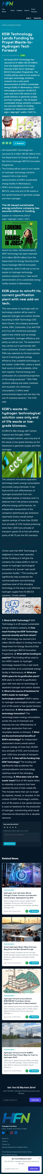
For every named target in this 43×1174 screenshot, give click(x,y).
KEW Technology (27, 550)
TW (7, 143)
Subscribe (37, 18)
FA (3, 143)
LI (10, 143)
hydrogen (6, 449)
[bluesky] (3, 1132)
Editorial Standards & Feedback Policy (15, 1147)
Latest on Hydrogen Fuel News (11, 25)
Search (26, 10)
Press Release (34, 10)
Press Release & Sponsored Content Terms (17, 1152)
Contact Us (6, 1144)
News (13, 10)
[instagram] (11, 1132)
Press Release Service (9, 1155)
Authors (4, 1141)
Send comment (9, 843)
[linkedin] (16, 1132)
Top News (4, 10)
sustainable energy (31, 280)
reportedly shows (10, 516)
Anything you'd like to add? (15, 831)
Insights (19, 10)
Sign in (28, 18)
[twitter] (7, 1132)
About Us (5, 1138)
